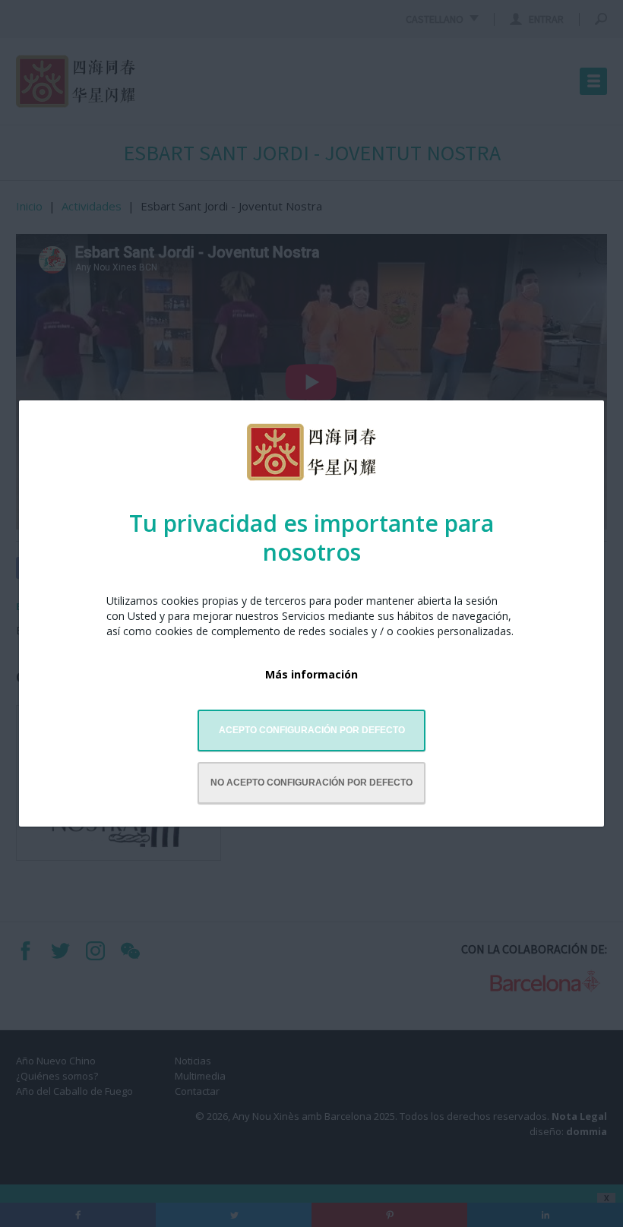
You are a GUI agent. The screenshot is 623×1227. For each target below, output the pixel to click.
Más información (311, 674)
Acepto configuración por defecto (312, 730)
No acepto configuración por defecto (311, 782)
